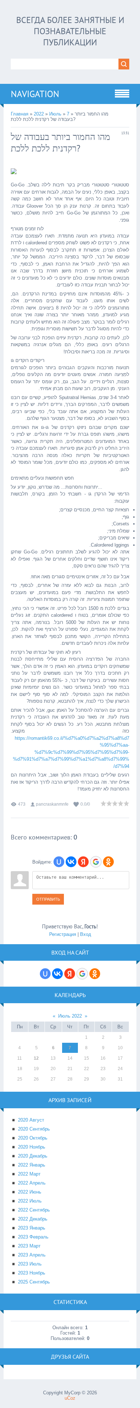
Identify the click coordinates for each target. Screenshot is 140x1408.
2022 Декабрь (32, 1219)
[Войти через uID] (58, 861)
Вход (85, 934)
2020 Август (31, 1120)
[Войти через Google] (96, 862)
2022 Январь (31, 1165)
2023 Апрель (32, 1255)
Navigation (35, 94)
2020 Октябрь (32, 1138)
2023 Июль (30, 1264)
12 (36, 1058)
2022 (39, 114)
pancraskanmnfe (52, 804)
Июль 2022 (70, 1016)
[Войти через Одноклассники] (108, 861)
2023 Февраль (33, 1237)
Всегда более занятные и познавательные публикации (70, 31)
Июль (55, 114)
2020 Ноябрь (31, 1147)
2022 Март (29, 1174)
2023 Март (29, 1246)
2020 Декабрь (32, 1156)
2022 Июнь (29, 1192)
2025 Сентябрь (34, 1282)
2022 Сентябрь (34, 1210)
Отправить (48, 899)
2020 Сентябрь (34, 1129)
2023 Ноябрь (31, 1273)
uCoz (70, 1398)
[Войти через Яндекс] (83, 861)
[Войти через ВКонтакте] (71, 861)
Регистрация (62, 934)
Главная (19, 114)
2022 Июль (30, 1201)
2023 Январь (31, 1228)
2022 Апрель (32, 1183)
